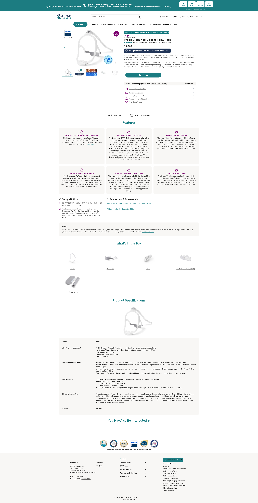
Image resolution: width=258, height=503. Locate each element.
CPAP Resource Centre (170, 476)
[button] (64, 48)
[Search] (138, 16)
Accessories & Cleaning (159, 24)
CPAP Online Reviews (169, 473)
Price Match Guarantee (170, 478)
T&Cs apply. (90, 144)
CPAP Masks (122, 24)
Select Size (143, 75)
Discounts (80, 24)
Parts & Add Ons (138, 24)
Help (176, 16)
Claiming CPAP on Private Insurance (174, 469)
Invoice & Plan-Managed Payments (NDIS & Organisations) (174, 487)
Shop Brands (124, 476)
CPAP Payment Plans (170, 471)
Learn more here (148, 232)
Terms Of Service (168, 490)
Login (191, 16)
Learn (183, 16)
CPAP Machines (106, 24)
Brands (93, 24)
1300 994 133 (86, 479)
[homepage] (64, 16)
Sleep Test (178, 24)
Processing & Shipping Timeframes (174, 481)
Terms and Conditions (129, 499)
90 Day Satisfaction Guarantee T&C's (120, 209)
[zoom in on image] (116, 64)
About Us (166, 466)
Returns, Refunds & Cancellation (173, 483)
